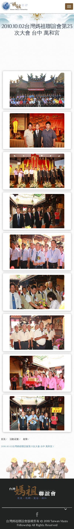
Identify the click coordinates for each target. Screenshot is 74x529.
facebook (37, 514)
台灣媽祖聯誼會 (15, 6)
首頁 (3, 439)
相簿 (25, 439)
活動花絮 (14, 439)
